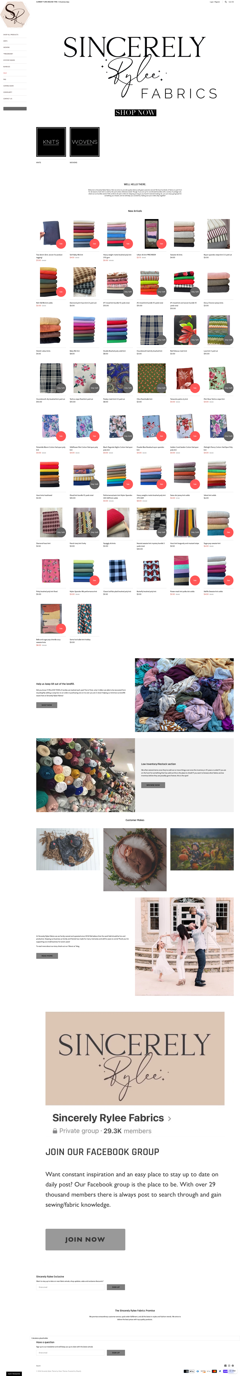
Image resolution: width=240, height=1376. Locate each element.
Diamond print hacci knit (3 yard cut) (83, 303)
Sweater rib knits (176, 255)
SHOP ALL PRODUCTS (10, 35)
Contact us (7, 99)
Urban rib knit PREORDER (146, 255)
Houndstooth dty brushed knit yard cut (50, 399)
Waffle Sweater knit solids (213, 591)
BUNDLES (6, 67)
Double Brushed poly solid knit (114, 351)
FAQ (4, 79)
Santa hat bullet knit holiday (80, 639)
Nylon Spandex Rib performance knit (83, 591)
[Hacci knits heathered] (51, 474)
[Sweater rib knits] (185, 234)
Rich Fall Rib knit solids (44, 303)
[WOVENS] (85, 142)
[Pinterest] (233, 1366)
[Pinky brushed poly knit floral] (51, 570)
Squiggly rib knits (109, 543)
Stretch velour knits (43, 351)
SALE (5, 73)
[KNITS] (51, 142)
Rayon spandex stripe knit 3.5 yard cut (218, 255)
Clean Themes (62, 1371)
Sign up (116, 1287)
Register (217, 2)
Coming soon (8, 86)
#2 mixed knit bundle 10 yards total (150, 303)
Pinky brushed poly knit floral (47, 591)
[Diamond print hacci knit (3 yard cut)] (85, 282)
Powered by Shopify (74, 1371)
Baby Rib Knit (75, 351)
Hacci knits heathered (44, 495)
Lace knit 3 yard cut (211, 351)
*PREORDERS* (8, 54)
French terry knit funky (78, 543)
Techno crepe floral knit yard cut (81, 399)
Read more (47, 956)
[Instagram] (229, 1366)
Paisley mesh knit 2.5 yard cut (114, 399)
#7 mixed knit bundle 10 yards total (116, 303)
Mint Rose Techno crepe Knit (214, 399)
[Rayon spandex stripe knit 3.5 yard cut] (219, 234)
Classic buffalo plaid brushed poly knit (117, 591)
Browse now (153, 785)
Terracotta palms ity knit (179, 399)
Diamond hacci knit (43, 543)
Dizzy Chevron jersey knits (213, 303)
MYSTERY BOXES (9, 60)
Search (38, 1366)
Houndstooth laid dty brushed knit (149, 351)
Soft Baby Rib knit (76, 255)
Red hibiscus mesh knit (178, 351)
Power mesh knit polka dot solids (182, 591)
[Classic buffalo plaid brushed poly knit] (118, 570)
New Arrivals (135, 211)
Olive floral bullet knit (144, 399)
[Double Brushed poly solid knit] (118, 330)
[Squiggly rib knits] (118, 522)
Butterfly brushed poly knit (146, 591)
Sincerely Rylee (46, 1371)
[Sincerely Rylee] (15, 14)
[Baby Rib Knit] (85, 330)
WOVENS (6, 47)
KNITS (5, 41)
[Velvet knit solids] (219, 474)
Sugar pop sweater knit (212, 543)
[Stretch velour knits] (51, 330)
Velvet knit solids (210, 495)
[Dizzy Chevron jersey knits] (219, 282)
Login (212, 2)
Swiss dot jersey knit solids (180, 495)
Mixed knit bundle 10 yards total (81, 495)
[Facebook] (225, 1366)
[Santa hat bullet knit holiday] (85, 619)
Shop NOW (47, 705)
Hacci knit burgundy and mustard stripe (184, 543)
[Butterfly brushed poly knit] (151, 570)
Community (7, 92)
